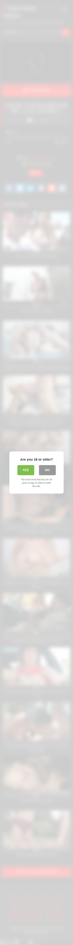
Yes (26, 470)
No (47, 470)
